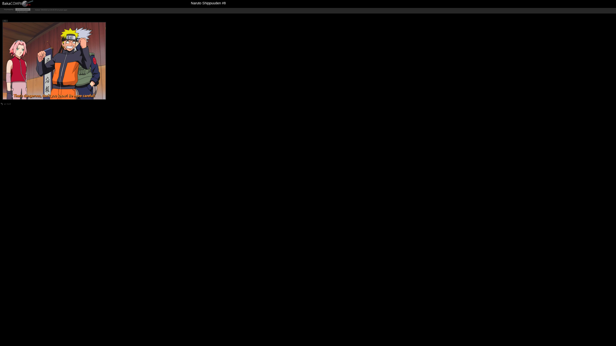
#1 (5, 21)
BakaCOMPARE (18, 4)
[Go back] (6, 105)
